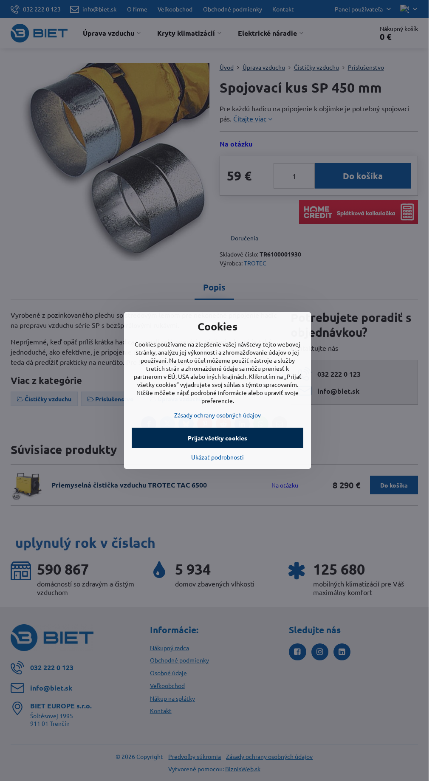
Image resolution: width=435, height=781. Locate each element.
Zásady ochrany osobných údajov (217, 415)
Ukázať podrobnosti (217, 457)
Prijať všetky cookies (217, 438)
